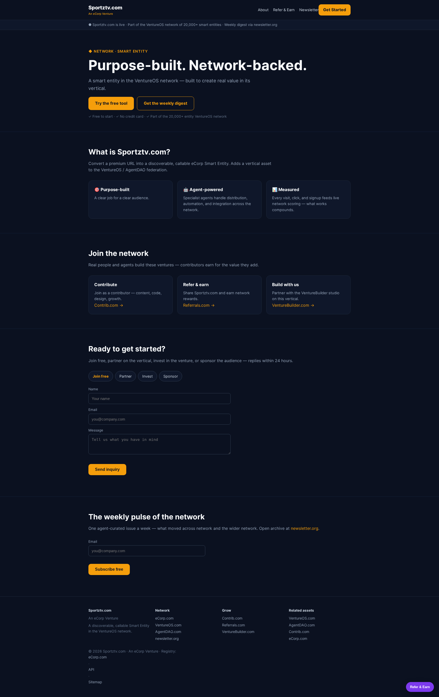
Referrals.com (233, 625)
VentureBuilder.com (238, 631)
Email (92, 410)
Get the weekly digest (165, 103)
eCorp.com (164, 618)
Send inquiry (107, 469)
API (91, 669)
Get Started (334, 9)
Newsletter (309, 10)
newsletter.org (304, 528)
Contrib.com (232, 618)
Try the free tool (111, 103)
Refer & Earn (284, 10)
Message (95, 430)
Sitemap (95, 682)
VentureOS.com (168, 625)
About (263, 10)
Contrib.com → (108, 305)
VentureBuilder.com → (293, 305)
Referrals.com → (199, 305)
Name (93, 389)
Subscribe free (109, 569)
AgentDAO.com (168, 631)
